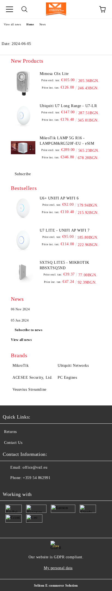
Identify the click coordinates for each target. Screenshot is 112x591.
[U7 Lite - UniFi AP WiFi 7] (23, 240)
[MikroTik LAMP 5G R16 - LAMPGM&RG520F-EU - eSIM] (23, 147)
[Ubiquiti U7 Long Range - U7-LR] (23, 115)
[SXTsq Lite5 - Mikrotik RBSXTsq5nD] (23, 272)
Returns (10, 432)
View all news (12, 24)
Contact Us (13, 443)
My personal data (58, 568)
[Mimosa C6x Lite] (23, 83)
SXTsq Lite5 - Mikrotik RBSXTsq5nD (64, 265)
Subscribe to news (29, 330)
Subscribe (23, 174)
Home (30, 24)
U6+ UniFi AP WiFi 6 (59, 198)
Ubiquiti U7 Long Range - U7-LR (68, 106)
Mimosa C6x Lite (54, 74)
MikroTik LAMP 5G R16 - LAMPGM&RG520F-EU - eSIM (67, 141)
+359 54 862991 (36, 478)
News (42, 24)
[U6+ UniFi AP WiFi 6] (23, 208)
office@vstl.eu (35, 467)
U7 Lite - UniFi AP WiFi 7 (65, 230)
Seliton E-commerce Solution (56, 585)
